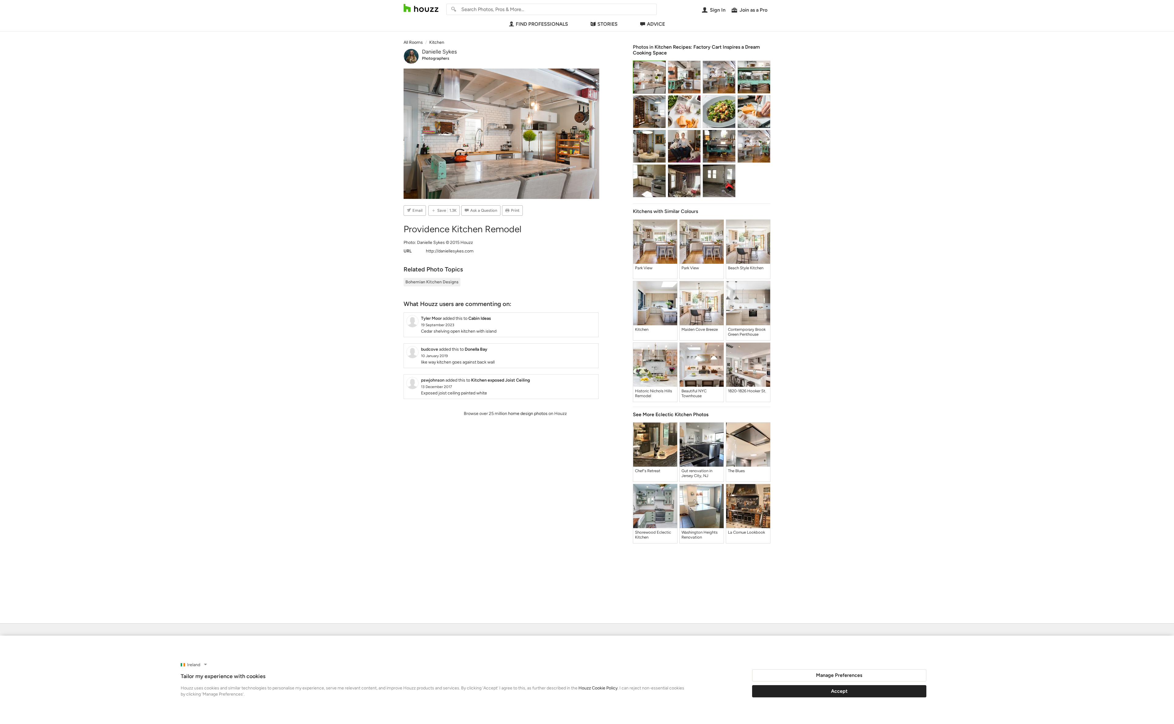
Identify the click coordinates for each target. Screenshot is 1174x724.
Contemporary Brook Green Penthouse (747, 332)
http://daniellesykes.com (450, 251)
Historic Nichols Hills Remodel (653, 393)
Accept (839, 691)
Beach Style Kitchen (745, 268)
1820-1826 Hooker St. (747, 391)
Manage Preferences (839, 675)
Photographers (435, 58)
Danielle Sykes (439, 51)
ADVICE (656, 24)
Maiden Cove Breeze (699, 329)
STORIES (607, 24)
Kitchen (641, 329)
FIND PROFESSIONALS (542, 24)
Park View (643, 268)
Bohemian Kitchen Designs (432, 282)
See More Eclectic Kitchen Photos (670, 414)
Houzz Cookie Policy (598, 688)
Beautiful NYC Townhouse (694, 393)
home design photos (528, 413)
